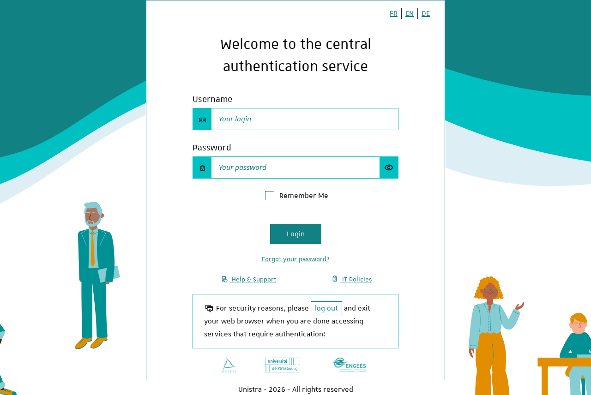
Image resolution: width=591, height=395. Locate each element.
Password (212, 147)
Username (212, 99)
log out (326, 308)
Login (296, 234)
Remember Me (303, 195)
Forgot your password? (295, 259)
